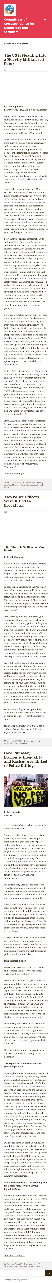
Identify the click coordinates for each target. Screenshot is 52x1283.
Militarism (16, 485)
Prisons (31, 1266)
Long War (7, 485)
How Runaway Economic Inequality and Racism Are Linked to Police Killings (25, 759)
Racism (37, 1266)
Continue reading (14, 473)
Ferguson (43, 482)
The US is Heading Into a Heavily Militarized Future (25, 59)
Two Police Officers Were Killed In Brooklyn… (21, 501)
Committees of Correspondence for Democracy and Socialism (19, 25)
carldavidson (30, 482)
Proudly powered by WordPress (16, 1280)
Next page (48, 1273)
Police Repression (28, 485)
